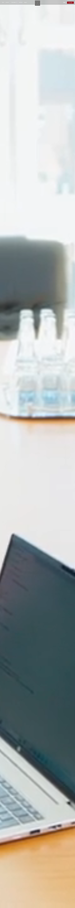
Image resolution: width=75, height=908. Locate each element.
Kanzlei (7, 2)
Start (3, 2)
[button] (14, 2)
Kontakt (70, 2)
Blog (64, 2)
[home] (37, 3)
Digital (25, 2)
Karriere (20, 2)
